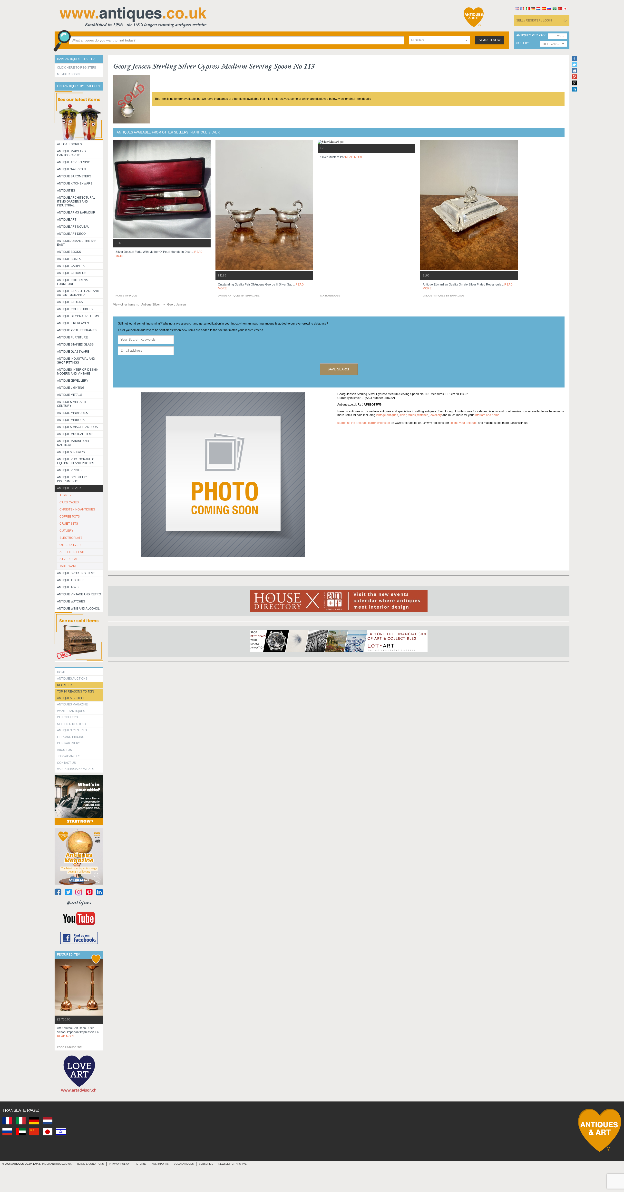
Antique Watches (71, 601)
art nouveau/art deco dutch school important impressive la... (79, 1032)
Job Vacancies (68, 756)
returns (140, 1163)
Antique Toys (67, 587)
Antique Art (66, 219)
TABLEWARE (68, 566)
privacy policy (119, 1163)
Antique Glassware (73, 351)
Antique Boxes (69, 259)
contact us (66, 762)
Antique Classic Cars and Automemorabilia (78, 293)
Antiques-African (71, 169)
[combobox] (439, 40)
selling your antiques (463, 423)
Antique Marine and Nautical (73, 443)
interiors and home (487, 415)
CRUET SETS (68, 523)
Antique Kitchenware (74, 183)
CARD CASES (69, 502)
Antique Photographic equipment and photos (75, 461)
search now (489, 40)
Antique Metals (69, 395)
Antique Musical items (75, 434)
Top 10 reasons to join (75, 691)
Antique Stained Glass (75, 344)
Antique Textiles (70, 580)
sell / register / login (534, 20)
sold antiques (184, 1163)
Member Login (68, 74)
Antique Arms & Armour (76, 212)
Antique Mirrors (71, 420)
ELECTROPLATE (70, 538)
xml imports (160, 1163)
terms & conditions (90, 1163)
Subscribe (206, 1163)
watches (422, 415)
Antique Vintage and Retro (79, 594)
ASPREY (65, 495)
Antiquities (66, 190)
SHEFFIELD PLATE (72, 552)
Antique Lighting (70, 387)
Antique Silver (69, 488)
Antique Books (69, 252)
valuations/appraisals (75, 769)
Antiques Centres (72, 730)
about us (64, 750)
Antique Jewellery (72, 380)
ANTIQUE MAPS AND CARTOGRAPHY (71, 153)
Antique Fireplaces (73, 323)
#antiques (79, 902)
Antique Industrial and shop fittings (76, 360)
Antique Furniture (72, 337)
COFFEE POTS (69, 516)
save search (339, 369)
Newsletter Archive (232, 1163)
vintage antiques (387, 415)
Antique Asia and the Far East (77, 242)
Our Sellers (67, 717)
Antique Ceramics (71, 273)
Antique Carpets (71, 266)
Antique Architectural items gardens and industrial (76, 201)
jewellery (436, 415)
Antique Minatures (72, 413)
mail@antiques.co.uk (57, 1163)
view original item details (354, 99)
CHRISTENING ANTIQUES (77, 509)
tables (412, 415)
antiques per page (531, 35)
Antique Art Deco (71, 233)
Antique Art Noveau (73, 226)
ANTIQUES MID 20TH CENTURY (71, 404)
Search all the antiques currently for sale (363, 423)
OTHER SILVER (70, 545)
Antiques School (71, 698)
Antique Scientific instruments (72, 479)
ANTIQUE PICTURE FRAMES (77, 330)
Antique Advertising (73, 162)
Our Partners (68, 743)
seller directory (72, 724)
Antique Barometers (74, 176)
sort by (522, 43)
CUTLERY (66, 530)
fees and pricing (70, 737)
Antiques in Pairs (71, 452)
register (64, 685)
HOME (61, 672)
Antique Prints (69, 470)
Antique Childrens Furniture (72, 282)
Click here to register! (76, 67)
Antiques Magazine (72, 704)
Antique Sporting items (76, 573)
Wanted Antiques (71, 711)
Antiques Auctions (72, 678)
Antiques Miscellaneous (77, 427)
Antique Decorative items (78, 316)
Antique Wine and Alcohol (78, 608)
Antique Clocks (70, 302)
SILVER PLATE (69, 559)
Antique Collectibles (75, 309)
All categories (69, 144)
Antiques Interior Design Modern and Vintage (77, 371)
